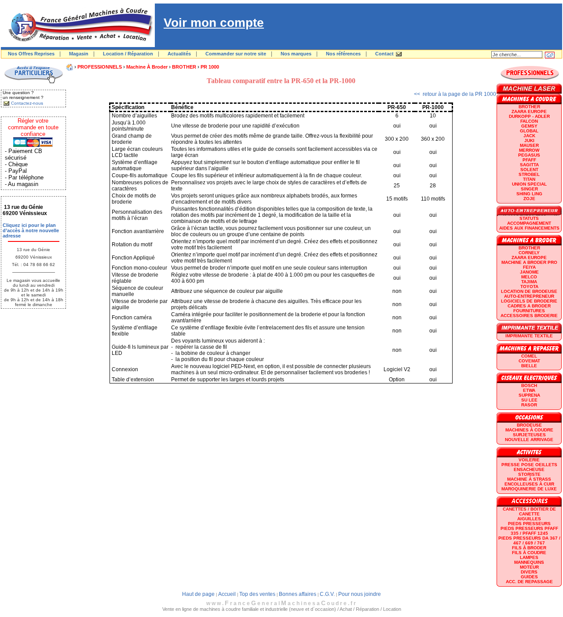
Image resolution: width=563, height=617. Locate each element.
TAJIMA (529, 281)
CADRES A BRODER (529, 305)
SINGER (529, 188)
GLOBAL (529, 130)
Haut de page (198, 594)
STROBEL (529, 174)
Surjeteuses (529, 434)
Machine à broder (147, 66)
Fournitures (529, 310)
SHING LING (529, 193)
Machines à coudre (529, 429)
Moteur (529, 567)
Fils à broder (529, 547)
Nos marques (296, 53)
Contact (384, 53)
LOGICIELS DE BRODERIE (529, 301)
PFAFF (529, 159)
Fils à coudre (529, 552)
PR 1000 (210, 66)
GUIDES (529, 576)
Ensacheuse (529, 469)
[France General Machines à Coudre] (78, 45)
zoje (529, 198)
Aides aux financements (529, 228)
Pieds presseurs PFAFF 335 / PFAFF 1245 (529, 531)
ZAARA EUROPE (529, 111)
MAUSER (529, 145)
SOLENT (529, 169)
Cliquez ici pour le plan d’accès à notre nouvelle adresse (31, 230)
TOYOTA (529, 286)
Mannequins (529, 562)
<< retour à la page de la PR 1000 (455, 94)
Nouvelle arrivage (529, 439)
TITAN (529, 179)
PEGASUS (529, 155)
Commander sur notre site (235, 53)
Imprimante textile (529, 335)
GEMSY (529, 126)
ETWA (529, 390)
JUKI (529, 140)
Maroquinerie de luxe (529, 488)
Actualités (179, 53)
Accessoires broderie (529, 315)
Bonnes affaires (297, 594)
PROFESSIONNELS (99, 66)
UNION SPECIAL (529, 184)
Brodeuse (529, 425)
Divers (529, 572)
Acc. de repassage (529, 581)
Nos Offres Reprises (31, 53)
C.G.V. (327, 594)
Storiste (529, 474)
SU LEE (529, 400)
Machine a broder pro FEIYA (529, 265)
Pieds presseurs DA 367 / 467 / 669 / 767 (529, 540)
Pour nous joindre (359, 594)
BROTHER (184, 66)
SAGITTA (529, 164)
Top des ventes (257, 594)
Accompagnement (529, 223)
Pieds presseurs (529, 523)
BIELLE (529, 365)
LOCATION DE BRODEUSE (529, 291)
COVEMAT (529, 360)
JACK (529, 135)
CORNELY (529, 252)
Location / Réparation (128, 53)
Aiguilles (529, 518)
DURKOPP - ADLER (529, 116)
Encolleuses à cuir (529, 484)
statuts (529, 218)
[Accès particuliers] (33, 82)
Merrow (529, 150)
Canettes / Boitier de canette (529, 511)
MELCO (529, 276)
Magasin (78, 53)
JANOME (529, 272)
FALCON (529, 121)
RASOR (529, 404)
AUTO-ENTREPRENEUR (529, 296)
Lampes (529, 557)
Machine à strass (529, 479)
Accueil (227, 594)
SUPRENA (529, 395)
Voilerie (529, 459)
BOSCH (529, 385)
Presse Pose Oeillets (529, 464)
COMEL (529, 356)
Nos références (343, 53)
